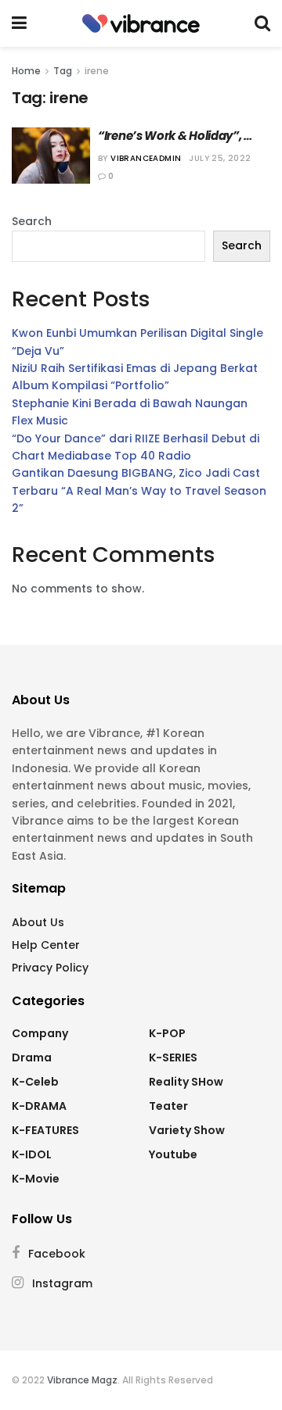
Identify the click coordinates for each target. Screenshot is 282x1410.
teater (168, 1106)
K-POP (167, 1033)
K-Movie (36, 1178)
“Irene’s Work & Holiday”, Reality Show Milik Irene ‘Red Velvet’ (179, 135)
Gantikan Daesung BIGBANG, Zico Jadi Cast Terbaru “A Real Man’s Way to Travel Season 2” (139, 490)
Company (40, 1033)
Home (26, 70)
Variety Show (187, 1130)
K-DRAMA (39, 1106)
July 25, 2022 (220, 158)
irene (97, 70)
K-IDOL (32, 1154)
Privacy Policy (50, 967)
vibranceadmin (145, 158)
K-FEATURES (45, 1130)
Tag (62, 70)
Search (32, 221)
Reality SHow (186, 1082)
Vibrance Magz (82, 1380)
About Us (38, 922)
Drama (32, 1057)
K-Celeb (35, 1082)
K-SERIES (173, 1057)
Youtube (173, 1154)
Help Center (46, 945)
